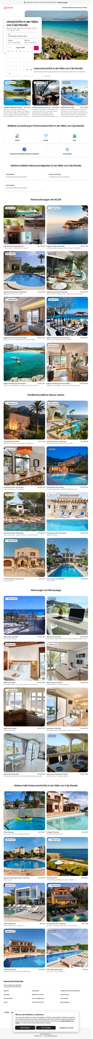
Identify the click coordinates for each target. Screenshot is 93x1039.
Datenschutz (38, 1036)
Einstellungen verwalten (66, 1028)
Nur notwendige (46, 1028)
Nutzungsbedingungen (50, 1036)
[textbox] (14, 42)
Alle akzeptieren (25, 1028)
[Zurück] (42, 76)
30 (31, 70)
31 (9, 73)
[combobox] (22, 36)
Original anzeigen (62, 2)
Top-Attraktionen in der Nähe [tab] (12, 985)
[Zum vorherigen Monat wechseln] (9, 47)
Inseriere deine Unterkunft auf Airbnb (74, 8)
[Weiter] (49, 76)
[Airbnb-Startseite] (8, 7)
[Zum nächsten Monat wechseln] (30, 47)
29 (27, 70)
